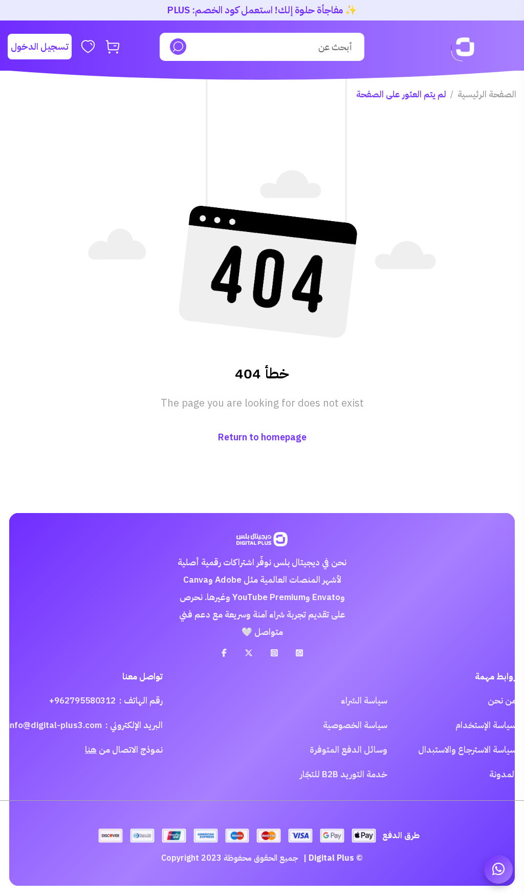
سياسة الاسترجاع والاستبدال (467, 749)
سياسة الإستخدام (485, 725)
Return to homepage (262, 437)
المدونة (502, 774)
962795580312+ (82, 700)
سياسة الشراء (364, 700)
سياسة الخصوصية (355, 725)
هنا (91, 749)
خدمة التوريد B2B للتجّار (343, 774)
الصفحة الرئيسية (486, 94)
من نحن (502, 700)
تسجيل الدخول (40, 46)
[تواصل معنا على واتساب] (498, 869)
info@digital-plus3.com (55, 725)
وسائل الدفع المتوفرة (348, 749)
